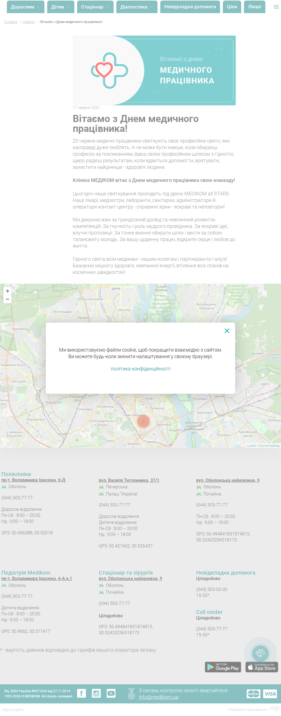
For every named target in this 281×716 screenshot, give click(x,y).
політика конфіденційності (140, 369)
